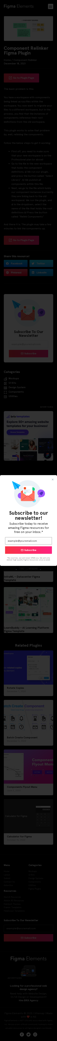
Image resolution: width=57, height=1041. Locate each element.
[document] (28, 520)
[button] (52, 479)
